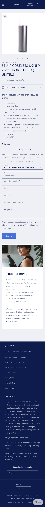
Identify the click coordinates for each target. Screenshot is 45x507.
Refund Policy (10, 383)
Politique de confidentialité (15, 502)
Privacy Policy (10, 378)
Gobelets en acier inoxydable (15, 357)
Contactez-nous (10, 373)
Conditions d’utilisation (33, 502)
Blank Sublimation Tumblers (15, 367)
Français (21, 489)
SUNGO (13, 496)
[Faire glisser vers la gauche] (17, 58)
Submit (9, 236)
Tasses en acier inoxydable (14, 362)
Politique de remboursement (25, 498)
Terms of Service (11, 388)
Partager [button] (7, 144)
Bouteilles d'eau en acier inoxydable (18, 352)
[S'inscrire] (35, 473)
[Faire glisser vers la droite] (27, 58)
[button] (2, 4)
